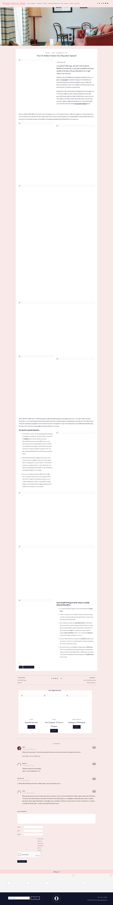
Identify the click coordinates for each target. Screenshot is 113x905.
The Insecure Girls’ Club (55, 3)
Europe (48, 53)
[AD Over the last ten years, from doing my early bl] (84, 883)
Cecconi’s (64, 80)
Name (19, 827)
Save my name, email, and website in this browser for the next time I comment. (41, 844)
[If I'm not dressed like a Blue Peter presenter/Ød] (9, 883)
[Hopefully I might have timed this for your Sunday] (47, 883)
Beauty (33, 3)
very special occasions (80, 103)
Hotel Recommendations (29, 667)
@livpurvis (56, 872)
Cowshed (26, 439)
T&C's (99, 897)
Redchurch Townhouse (63, 68)
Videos (71, 3)
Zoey (23, 747)
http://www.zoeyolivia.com (33, 756)
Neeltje (24, 763)
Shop (76, 3)
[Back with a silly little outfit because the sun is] (28, 883)
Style (28, 3)
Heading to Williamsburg (76, 722)
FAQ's (101, 897)
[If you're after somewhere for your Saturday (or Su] (65, 883)
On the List (20, 778)
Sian (23, 791)
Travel (45, 3)
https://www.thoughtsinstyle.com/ (31, 771)
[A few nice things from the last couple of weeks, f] (103, 883)
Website (18, 834)
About (66, 3)
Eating (21, 667)
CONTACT (105, 897)
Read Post (31, 727)
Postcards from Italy (31, 722)
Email (18, 830)
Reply (94, 747)
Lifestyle (39, 3)
